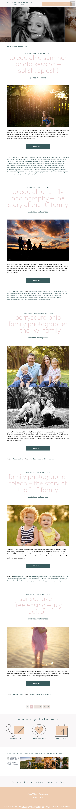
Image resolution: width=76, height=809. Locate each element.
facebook (28, 782)
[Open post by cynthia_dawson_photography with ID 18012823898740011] (26, 763)
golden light (61, 161)
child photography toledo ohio (40, 159)
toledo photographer (30, 174)
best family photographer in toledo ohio (45, 579)
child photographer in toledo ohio (34, 581)
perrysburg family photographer (54, 165)
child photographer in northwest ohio (41, 291)
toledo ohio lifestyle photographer (34, 172)
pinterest (39, 782)
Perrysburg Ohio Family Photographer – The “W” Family (38, 324)
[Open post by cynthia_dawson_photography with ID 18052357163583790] (38, 763)
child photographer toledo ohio (20, 159)
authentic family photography (38, 577)
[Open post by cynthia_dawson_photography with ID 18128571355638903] (14, 763)
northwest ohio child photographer (39, 293)
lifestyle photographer (14, 163)
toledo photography (44, 300)
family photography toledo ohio (46, 161)
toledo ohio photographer (15, 174)
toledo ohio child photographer (32, 170)
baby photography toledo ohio (58, 577)
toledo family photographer (50, 167)
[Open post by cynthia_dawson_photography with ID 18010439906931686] (50, 763)
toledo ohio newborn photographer (57, 172)
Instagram (16, 782)
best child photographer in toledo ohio (19, 579)
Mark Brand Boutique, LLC (43, 807)
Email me (60, 782)
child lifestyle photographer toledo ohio (37, 157)
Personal (42, 78)
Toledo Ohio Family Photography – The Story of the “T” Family (38, 198)
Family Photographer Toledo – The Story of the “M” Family (38, 483)
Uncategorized (42, 212)
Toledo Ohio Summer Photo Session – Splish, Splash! (38, 64)
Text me (50, 782)
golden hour (50, 581)
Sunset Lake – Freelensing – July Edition (38, 605)
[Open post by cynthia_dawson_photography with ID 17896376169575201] (62, 763)
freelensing (32, 694)
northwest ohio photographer (33, 165)
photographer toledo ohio (15, 167)
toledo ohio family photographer (52, 170)
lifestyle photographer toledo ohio (33, 163)
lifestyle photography (52, 163)
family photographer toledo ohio (25, 161)
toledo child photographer (32, 167)
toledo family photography (43, 297)
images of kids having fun (45, 459)
